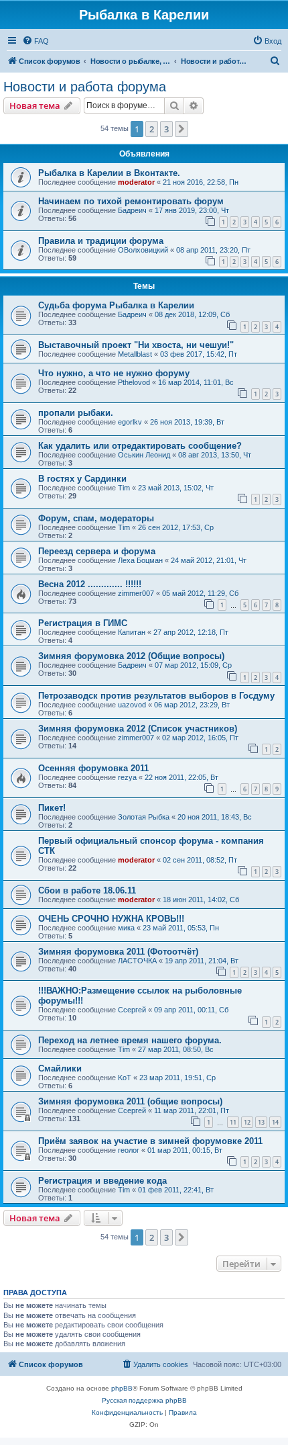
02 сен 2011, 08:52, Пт (200, 860)
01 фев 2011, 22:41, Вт (176, 1190)
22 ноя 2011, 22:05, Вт (181, 777)
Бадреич (132, 210)
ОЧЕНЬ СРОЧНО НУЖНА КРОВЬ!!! (111, 919)
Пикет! (52, 808)
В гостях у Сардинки (82, 479)
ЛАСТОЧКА (137, 961)
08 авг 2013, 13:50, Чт (214, 455)
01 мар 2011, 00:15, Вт (184, 1150)
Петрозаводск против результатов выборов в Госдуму (156, 696)
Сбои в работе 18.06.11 (87, 890)
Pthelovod (134, 382)
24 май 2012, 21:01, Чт (208, 560)
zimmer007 (136, 593)
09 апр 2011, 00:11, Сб (191, 1010)
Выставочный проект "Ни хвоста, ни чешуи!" (136, 345)
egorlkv (130, 422)
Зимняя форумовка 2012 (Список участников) (137, 729)
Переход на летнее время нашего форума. (130, 1040)
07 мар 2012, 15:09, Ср (193, 665)
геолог (128, 1150)
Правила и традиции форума (100, 241)
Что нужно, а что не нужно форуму (114, 373)
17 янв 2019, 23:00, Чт (192, 210)
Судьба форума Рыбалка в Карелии (116, 305)
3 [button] (166, 129)
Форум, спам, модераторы (96, 518)
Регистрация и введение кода (102, 1181)
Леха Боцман (140, 560)
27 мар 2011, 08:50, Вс (176, 1049)
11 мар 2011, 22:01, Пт (191, 1110)
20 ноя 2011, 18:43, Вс (214, 817)
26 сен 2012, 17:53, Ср (176, 527)
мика (126, 928)
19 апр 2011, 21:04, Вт (201, 961)
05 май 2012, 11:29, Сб (200, 593)
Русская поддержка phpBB (144, 1400)
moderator (136, 182)
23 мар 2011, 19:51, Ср (177, 1078)
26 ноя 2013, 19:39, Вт (187, 422)
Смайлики (60, 1068)
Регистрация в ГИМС (82, 623)
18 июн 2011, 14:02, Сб (201, 899)
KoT (124, 1078)
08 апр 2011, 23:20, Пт (213, 250)
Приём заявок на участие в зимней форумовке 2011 (150, 1141)
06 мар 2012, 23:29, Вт (192, 705)
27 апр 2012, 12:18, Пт (190, 632)
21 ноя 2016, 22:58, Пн (200, 182)
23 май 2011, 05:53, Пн (181, 928)
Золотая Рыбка (143, 817)
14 (275, 1122)
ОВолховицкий (143, 250)
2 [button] (151, 129)
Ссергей (132, 1010)
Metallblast (135, 354)
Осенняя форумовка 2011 (93, 768)
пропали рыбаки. (75, 413)
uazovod (132, 705)
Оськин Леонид (144, 455)
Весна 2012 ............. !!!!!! (89, 584)
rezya (127, 777)
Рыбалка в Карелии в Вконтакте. (109, 173)
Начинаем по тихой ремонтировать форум (131, 201)
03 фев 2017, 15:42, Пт (198, 354)
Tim (124, 488)
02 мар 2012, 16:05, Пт (200, 738)
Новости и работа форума (84, 86)
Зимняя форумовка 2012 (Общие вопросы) (131, 656)
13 (261, 1122)
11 (233, 1122)
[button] (181, 129)
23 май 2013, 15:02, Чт (176, 488)
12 (247, 1122)
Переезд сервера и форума (96, 551)
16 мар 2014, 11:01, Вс (196, 382)
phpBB (122, 1388)
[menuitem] (35, 41)
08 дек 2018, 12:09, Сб (192, 314)
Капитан (131, 632)
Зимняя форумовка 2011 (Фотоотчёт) (118, 952)
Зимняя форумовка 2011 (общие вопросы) (130, 1101)
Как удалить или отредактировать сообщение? (140, 446)
